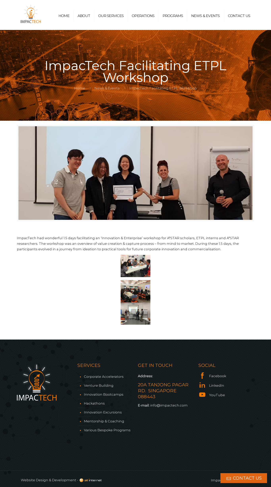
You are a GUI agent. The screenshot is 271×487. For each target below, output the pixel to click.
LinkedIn (216, 385)
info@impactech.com (169, 405)
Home (79, 88)
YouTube (216, 395)
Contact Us (247, 478)
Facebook (217, 376)
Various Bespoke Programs (107, 430)
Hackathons (94, 403)
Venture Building (98, 385)
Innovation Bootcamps (103, 394)
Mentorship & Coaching (104, 421)
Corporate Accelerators (104, 377)
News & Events (107, 88)
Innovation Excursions (103, 412)
